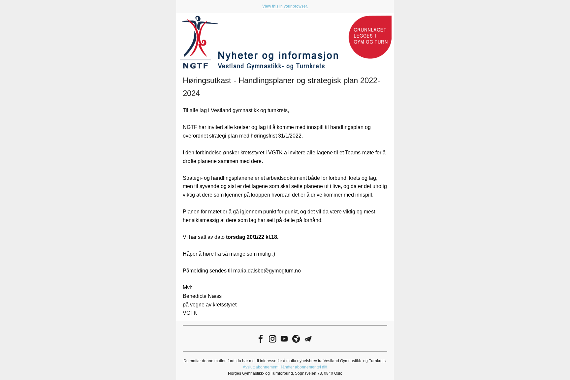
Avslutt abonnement (260, 367)
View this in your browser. (285, 6)
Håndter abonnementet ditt (303, 367)
